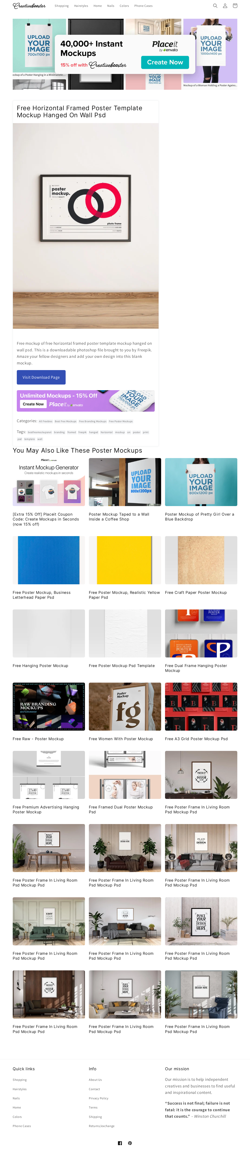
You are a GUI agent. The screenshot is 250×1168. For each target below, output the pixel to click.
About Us (95, 1080)
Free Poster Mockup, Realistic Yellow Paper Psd (124, 595)
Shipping (95, 1117)
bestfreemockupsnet (39, 432)
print (145, 432)
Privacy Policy (98, 1098)
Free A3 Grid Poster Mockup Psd (196, 738)
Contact (94, 1089)
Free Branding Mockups (92, 421)
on (128, 432)
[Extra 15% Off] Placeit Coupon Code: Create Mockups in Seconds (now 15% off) (46, 519)
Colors (17, 1117)
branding (59, 432)
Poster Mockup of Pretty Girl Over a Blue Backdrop (199, 516)
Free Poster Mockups (121, 421)
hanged (93, 432)
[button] (215, 6)
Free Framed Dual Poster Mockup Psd (121, 809)
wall (40, 439)
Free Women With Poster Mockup (121, 738)
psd (20, 439)
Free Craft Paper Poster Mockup (196, 592)
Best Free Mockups (65, 421)
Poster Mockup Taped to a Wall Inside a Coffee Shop (119, 516)
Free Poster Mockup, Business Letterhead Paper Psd (42, 595)
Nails (16, 1098)
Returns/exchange (102, 1126)
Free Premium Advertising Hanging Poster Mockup (46, 809)
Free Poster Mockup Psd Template (122, 665)
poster (136, 432)
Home (17, 1107)
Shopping (20, 1080)
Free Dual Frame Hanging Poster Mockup (196, 668)
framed (72, 432)
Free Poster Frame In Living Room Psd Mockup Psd (197, 809)
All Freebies (45, 421)
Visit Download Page (41, 377)
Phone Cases (22, 1126)
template (29, 439)
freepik (83, 432)
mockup (120, 432)
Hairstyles (20, 1089)
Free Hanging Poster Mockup (40, 665)
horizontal (107, 432)
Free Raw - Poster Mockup (38, 738)
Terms (93, 1107)
